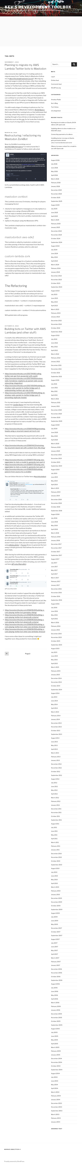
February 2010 (55, 891)
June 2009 (54, 920)
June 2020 (54, 432)
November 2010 (56, 857)
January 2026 (55, 186)
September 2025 (56, 201)
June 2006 (54, 991)
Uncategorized (55, 111)
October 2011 (55, 816)
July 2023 (54, 294)
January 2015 (55, 674)
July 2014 (54, 697)
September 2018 (56, 510)
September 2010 (56, 865)
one (23, 119)
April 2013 (54, 749)
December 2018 (56, 499)
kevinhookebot (40, 476)
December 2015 (56, 633)
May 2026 (54, 171)
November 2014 (56, 682)
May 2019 (54, 481)
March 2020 (55, 443)
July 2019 (54, 473)
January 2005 (55, 1055)
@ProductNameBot (19, 564)
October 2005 (55, 1021)
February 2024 (55, 268)
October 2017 (55, 551)
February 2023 (55, 313)
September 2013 (56, 734)
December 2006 (56, 969)
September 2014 (56, 689)
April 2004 (54, 1088)
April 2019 (54, 484)
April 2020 (54, 440)
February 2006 (56, 1006)
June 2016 (54, 611)
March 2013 (55, 753)
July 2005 (54, 1032)
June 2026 (54, 168)
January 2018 (55, 540)
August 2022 (55, 335)
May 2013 (54, 745)
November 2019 (56, 458)
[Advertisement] (41, 31)
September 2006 (56, 980)
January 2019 (55, 496)
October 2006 (55, 976)
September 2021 (56, 376)
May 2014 (54, 704)
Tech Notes (54, 107)
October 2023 (55, 283)
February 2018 (55, 537)
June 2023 (54, 298)
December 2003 (56, 1103)
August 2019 (55, 469)
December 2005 (56, 1014)
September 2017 (56, 555)
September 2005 (56, 1025)
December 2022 (56, 320)
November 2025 (56, 194)
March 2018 (55, 533)
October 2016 (55, 596)
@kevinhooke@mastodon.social (21, 79)
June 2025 (54, 212)
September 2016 (56, 600)
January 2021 (55, 406)
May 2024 (54, 257)
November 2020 (56, 414)
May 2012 (54, 790)
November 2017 (56, 548)
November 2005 (56, 1017)
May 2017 (54, 570)
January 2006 (55, 1010)
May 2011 (54, 835)
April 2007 (54, 954)
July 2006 (54, 988)
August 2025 (55, 205)
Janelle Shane (18, 405)
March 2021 (55, 399)
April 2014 (54, 708)
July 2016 (54, 607)
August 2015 (55, 648)
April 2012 (54, 794)
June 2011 (54, 831)
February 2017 (55, 581)
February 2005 (56, 1051)
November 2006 (56, 973)
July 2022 (54, 339)
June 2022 (54, 343)
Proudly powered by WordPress (14, 1161)
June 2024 (54, 253)
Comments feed (56, 84)
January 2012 (55, 805)
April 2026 (54, 175)
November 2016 (56, 592)
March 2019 (55, 488)
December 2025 (56, 190)
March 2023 (55, 309)
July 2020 (54, 428)
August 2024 (55, 246)
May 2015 (54, 660)
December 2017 (56, 544)
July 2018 (54, 518)
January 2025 (55, 227)
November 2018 (56, 503)
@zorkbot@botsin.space (14, 147)
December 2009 (56, 898)
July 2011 (54, 827)
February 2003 (56, 1118)
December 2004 (56, 1058)
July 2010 (54, 872)
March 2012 (55, 797)
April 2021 (54, 395)
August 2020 (55, 425)
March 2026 (55, 179)
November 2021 (56, 369)
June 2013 (54, 742)
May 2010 (54, 879)
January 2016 (55, 630)
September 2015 (56, 645)
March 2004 (55, 1092)
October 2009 (55, 906)
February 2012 (55, 801)
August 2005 (55, 1029)
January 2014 (55, 719)
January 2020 (55, 451)
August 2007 (55, 939)
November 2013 (56, 727)
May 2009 (54, 924)
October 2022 (55, 328)
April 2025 (54, 216)
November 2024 (56, 235)
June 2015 (54, 656)
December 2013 (56, 723)
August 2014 (55, 693)
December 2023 (56, 276)
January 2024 (55, 272)
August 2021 (55, 380)
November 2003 (56, 1107)
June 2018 (54, 522)
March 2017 (55, 578)
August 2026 (55, 160)
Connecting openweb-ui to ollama (61, 134)
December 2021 (56, 365)
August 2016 (55, 604)
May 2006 (54, 995)
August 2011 (55, 824)
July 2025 (54, 209)
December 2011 (56, 809)
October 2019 (55, 462)
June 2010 (54, 876)
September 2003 (56, 1111)
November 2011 (56, 812)
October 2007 (55, 932)
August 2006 (55, 984)
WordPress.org (56, 88)
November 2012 (56, 768)
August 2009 (55, 913)
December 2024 (56, 231)
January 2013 (55, 760)
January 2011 (55, 850)
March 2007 (55, 958)
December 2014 (56, 678)
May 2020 (54, 436)
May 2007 (54, 950)
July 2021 (54, 384)
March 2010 (55, 887)
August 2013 (55, 738)
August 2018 (55, 514)
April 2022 (54, 350)
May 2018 (54, 525)
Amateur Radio (56, 99)
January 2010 (55, 894)
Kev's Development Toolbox (38, 7)
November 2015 (56, 637)
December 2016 (56, 589)
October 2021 (55, 373)
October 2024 (55, 238)
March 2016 (55, 622)
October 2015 (55, 641)
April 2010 (54, 883)
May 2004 (54, 1084)
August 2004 (55, 1073)
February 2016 (55, 626)
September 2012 (56, 775)
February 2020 (56, 447)
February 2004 (56, 1096)
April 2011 (54, 838)
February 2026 (55, 182)
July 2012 (54, 783)
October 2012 (55, 771)
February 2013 (55, 756)
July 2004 (54, 1077)
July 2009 (54, 917)
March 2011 (55, 842)
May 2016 (54, 615)
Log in (53, 76)
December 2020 (56, 410)
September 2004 (56, 1070)
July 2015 (54, 652)
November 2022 (56, 324)
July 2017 (54, 563)
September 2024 (56, 242)
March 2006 (55, 1002)
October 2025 (55, 197)
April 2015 (54, 663)
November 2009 (56, 902)
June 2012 (54, 786)
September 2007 (56, 935)
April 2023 (54, 305)
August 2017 (55, 559)
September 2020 (56, 421)
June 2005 (54, 1036)
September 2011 (56, 820)
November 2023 (56, 279)
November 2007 (56, 928)
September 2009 (56, 909)
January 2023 (55, 317)
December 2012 (56, 764)
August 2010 (55, 868)
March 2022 (55, 354)
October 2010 (55, 861)
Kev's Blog (54, 103)
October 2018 (55, 507)
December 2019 (56, 455)
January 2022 (55, 361)
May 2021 (54, 391)
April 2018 (54, 529)
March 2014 (55, 712)
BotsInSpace (39, 110)
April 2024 (54, 261)
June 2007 (54, 946)
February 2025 (55, 223)
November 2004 (56, 1062)
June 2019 (54, 477)
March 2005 (55, 1047)
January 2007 (55, 965)
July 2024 (54, 250)
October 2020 (55, 417)
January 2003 (55, 1122)
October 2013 (55, 730)
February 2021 (55, 402)
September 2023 (56, 287)
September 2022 (56, 332)
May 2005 (54, 1040)
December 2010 (56, 853)
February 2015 (55, 671)
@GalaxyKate (14, 545)
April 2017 (54, 574)
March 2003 (55, 1114)
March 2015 (55, 667)
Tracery (23, 545)
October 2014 (55, 686)
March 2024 (55, 264)
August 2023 (55, 291)
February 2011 (55, 846)
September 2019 (56, 466)
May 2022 (54, 346)
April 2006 (54, 999)
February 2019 (55, 492)
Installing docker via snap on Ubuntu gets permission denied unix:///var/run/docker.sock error (62, 140)
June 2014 (54, 701)
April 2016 (54, 619)
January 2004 (55, 1099)
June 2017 (54, 566)
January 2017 (55, 585)
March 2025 (55, 220)
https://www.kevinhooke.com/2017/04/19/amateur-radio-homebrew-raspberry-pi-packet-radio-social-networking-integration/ (24, 381)
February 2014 (55, 715)
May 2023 (54, 302)
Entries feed (55, 80)
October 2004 (55, 1066)
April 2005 (54, 1043)
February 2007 (56, 961)
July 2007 (54, 943)
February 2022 (55, 358)
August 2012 (55, 779)
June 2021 (54, 387)
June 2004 (54, 1081)
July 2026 (54, 164)
